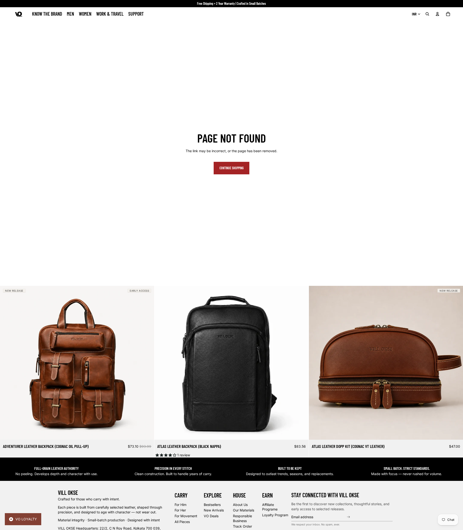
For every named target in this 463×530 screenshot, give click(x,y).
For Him (180, 505)
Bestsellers (212, 505)
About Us (240, 505)
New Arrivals (214, 510)
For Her (180, 510)
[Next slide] (147, 362)
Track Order (242, 526)
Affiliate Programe (270, 507)
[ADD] (147, 432)
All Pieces (182, 522)
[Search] (427, 14)
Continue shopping (231, 168)
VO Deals (211, 516)
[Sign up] (349, 517)
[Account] (437, 14)
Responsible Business (242, 518)
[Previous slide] (7, 362)
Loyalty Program (275, 515)
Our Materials (243, 510)
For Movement (186, 516)
